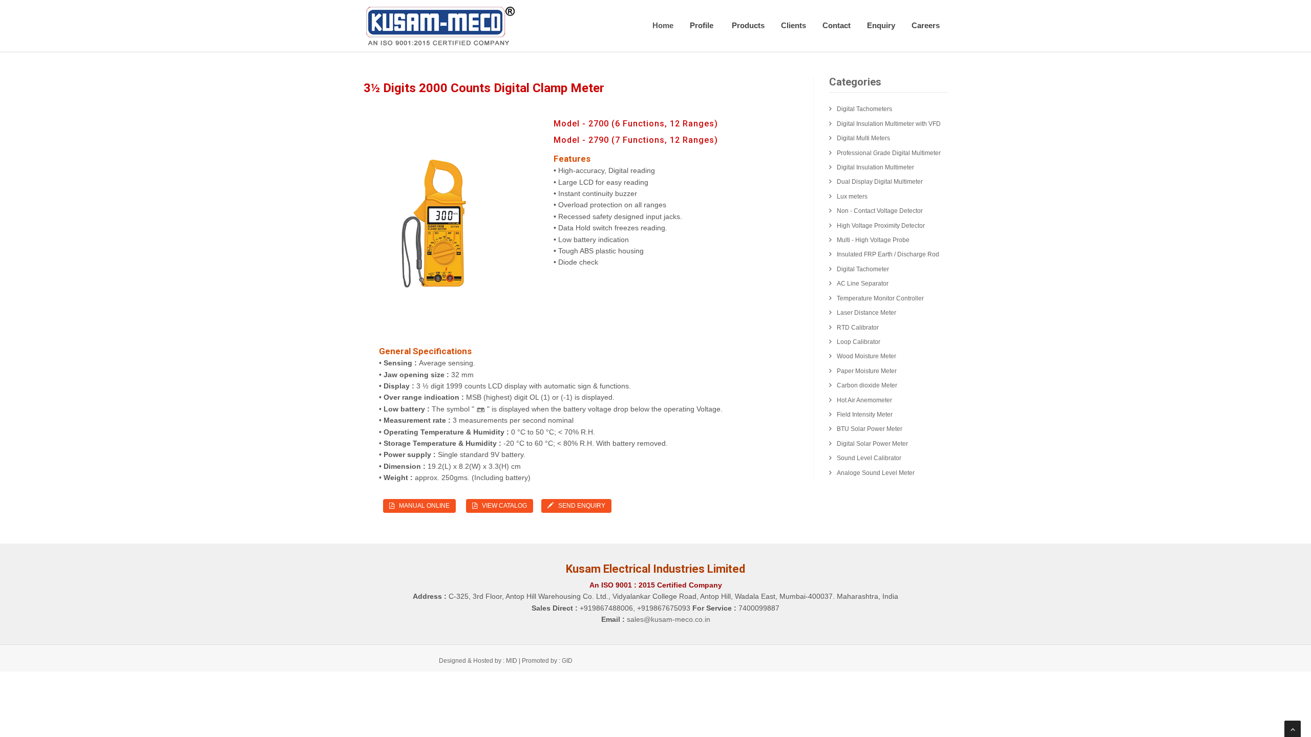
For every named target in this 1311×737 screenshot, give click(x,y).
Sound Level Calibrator (869, 458)
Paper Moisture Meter (867, 371)
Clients (793, 25)
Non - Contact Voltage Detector (880, 210)
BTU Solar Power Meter (869, 428)
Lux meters (852, 196)
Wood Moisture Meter (866, 356)
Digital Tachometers (864, 109)
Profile (702, 25)
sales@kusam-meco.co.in (668, 619)
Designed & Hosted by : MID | (480, 660)
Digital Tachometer (863, 269)
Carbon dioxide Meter (867, 385)
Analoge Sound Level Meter (876, 472)
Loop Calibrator (858, 341)
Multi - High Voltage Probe (873, 240)
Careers (926, 25)
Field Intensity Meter (865, 414)
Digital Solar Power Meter (872, 443)
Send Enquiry (579, 505)
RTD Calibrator (858, 327)
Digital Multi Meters (863, 138)
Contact (836, 25)
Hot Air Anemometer (864, 400)
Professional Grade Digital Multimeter (889, 153)
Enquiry (881, 25)
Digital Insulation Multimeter (875, 167)
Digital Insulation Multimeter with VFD (889, 123)
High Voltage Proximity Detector (881, 225)
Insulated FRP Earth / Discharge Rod (888, 254)
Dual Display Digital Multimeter (880, 181)
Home (662, 25)
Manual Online (422, 505)
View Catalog (502, 505)
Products (748, 25)
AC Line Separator (863, 283)
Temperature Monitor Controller (880, 298)
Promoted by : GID (547, 660)
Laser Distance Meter (866, 312)
